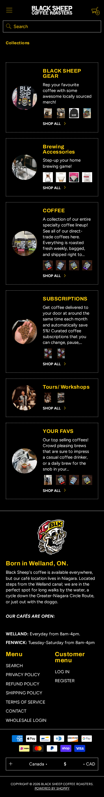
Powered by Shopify (52, 788)
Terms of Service (25, 702)
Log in (62, 671)
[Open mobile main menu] (9, 10)
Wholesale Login (26, 720)
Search (14, 665)
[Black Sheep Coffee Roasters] (52, 10)
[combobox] (52, 26)
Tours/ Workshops (66, 387)
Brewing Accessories (59, 149)
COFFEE (54, 210)
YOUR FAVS (58, 431)
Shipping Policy (24, 692)
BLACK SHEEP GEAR (62, 73)
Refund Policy (22, 684)
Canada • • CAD (62, 764)
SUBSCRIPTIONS (65, 299)
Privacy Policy (23, 674)
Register (65, 680)
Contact (16, 711)
